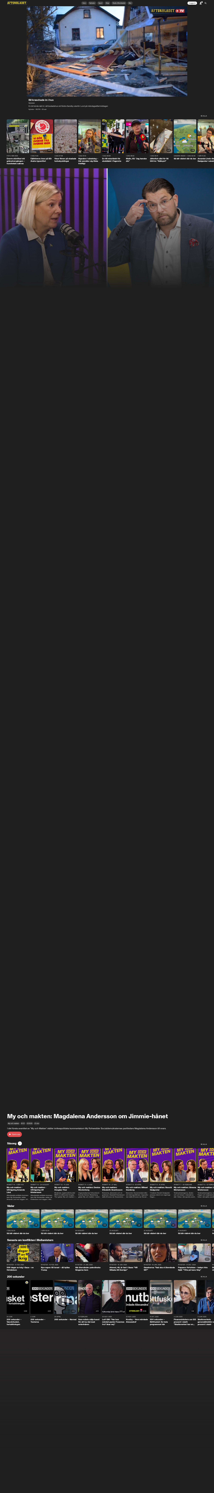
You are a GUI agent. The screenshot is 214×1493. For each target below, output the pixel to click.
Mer (130, 3)
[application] (107, 51)
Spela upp (16, 1134)
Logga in (192, 3)
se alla (204, 116)
